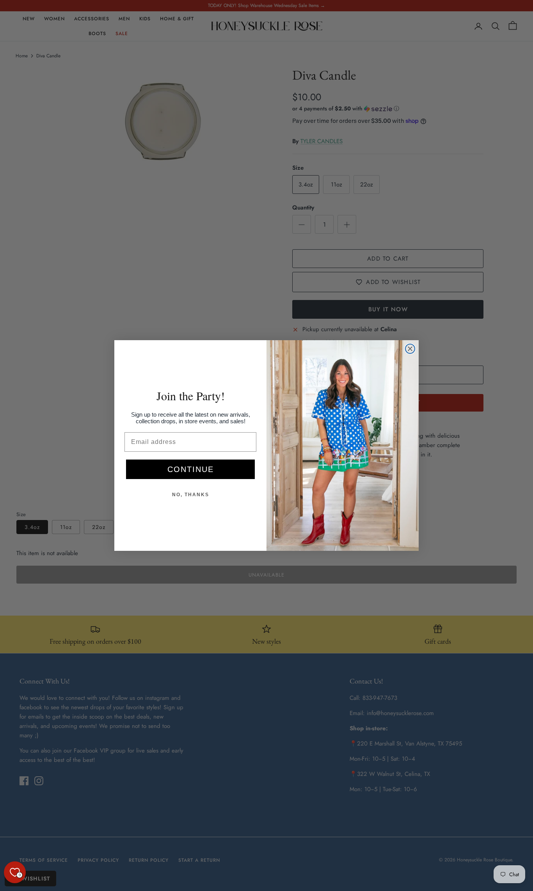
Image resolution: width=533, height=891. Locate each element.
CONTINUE (190, 469)
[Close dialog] (410, 348)
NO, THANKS (190, 494)
